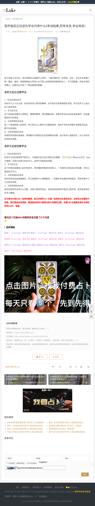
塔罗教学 (53, 492)
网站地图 (61, 492)
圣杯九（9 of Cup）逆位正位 (71, 245)
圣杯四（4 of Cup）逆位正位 (17, 239)
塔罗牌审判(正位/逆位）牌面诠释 (61, 429)
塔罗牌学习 (37, 487)
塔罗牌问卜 (26, 487)
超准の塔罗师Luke (19, 31)
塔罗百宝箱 (59, 487)
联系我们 (45, 492)
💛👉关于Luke (71, 487)
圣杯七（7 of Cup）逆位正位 (17, 245)
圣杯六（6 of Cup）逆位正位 (70, 239)
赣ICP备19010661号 (26, 492)
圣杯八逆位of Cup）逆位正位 (44, 245)
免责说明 (38, 492)
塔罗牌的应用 (17, 19)
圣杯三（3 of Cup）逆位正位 (71, 233)
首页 (9, 19)
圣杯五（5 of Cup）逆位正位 (44, 239)
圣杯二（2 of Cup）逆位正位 (44, 233)
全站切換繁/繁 (11, 323)
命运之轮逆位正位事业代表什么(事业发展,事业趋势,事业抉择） (26, 432)
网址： (67, 458)
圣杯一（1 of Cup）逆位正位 (17, 233)
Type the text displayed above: (29, 468)
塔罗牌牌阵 (48, 487)
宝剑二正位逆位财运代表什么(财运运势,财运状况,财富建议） (26, 429)
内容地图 (68, 492)
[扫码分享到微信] (70, 367)
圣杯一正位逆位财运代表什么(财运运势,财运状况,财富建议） (26, 426)
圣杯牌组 (10, 227)
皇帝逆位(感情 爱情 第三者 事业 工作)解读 (65, 426)
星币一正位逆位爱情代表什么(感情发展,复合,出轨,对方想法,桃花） (67, 422)
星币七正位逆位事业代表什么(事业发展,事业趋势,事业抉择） (67, 432)
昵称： (10, 458)
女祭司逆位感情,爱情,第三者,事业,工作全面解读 (25, 422)
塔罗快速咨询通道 (82, 491)
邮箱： (39, 458)
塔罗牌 (66, 157)
